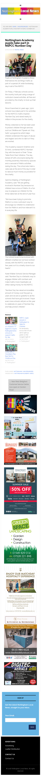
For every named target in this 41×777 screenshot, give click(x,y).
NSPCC (32, 373)
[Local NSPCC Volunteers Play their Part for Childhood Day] (11, 347)
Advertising (9, 746)
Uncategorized (28, 371)
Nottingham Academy (21, 373)
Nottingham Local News (20, 12)
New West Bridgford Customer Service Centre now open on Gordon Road (19, 386)
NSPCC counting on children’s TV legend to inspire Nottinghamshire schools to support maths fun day (11, 331)
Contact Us (9, 758)
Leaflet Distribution (12, 749)
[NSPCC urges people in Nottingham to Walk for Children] (26, 329)
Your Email (10, 716)
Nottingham (18, 371)
